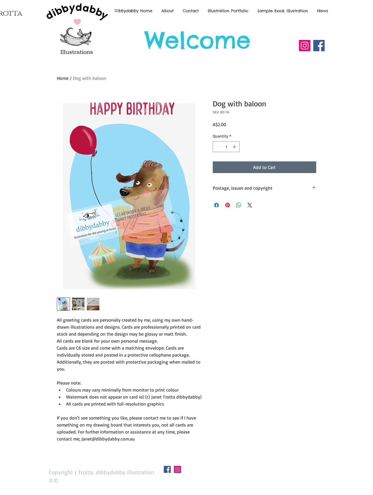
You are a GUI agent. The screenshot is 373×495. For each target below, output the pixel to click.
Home (62, 78)
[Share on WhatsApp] (238, 205)
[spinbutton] (226, 147)
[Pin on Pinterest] (227, 205)
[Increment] (235, 147)
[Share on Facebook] (216, 205)
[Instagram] (304, 45)
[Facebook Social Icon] (167, 469)
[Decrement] (217, 147)
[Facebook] (319, 45)
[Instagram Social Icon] (177, 469)
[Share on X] (249, 205)
